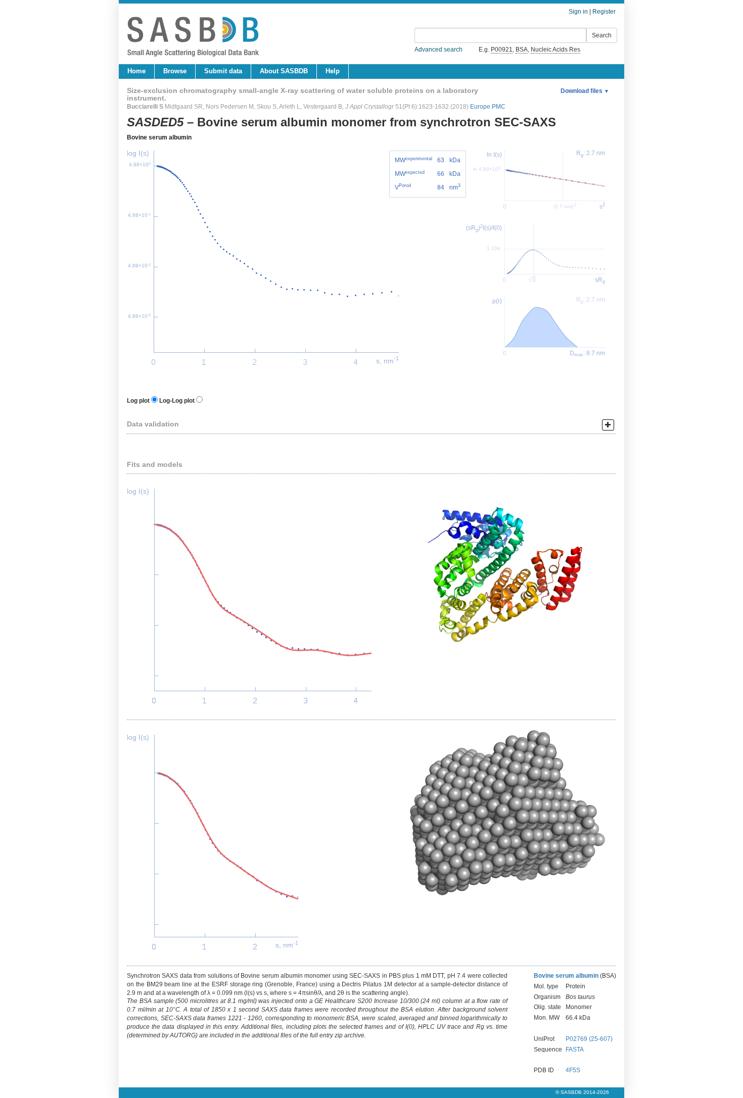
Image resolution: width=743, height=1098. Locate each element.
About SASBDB (284, 71)
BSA (522, 49)
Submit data (223, 71)
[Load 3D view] (494, 571)
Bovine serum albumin (159, 137)
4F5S (573, 1070)
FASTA (575, 1049)
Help (333, 71)
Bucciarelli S (145, 106)
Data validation (153, 424)
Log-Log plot (177, 400)
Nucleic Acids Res (555, 49)
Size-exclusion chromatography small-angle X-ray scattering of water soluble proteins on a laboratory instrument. (302, 94)
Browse (175, 71)
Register (604, 11)
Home (136, 71)
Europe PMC (487, 106)
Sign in (578, 11)
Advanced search (438, 49)
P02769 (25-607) (589, 1038)
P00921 (502, 49)
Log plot (138, 400)
